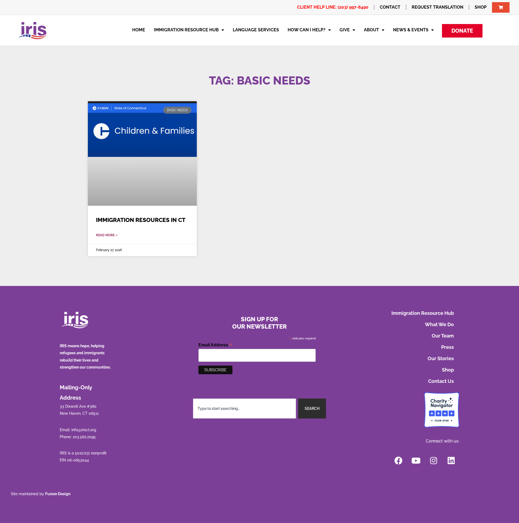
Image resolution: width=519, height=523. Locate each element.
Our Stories (441, 358)
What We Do (439, 324)
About (371, 29)
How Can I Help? (306, 29)
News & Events (410, 29)
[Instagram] (433, 461)
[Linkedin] (451, 461)
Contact (390, 7)
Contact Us (441, 381)
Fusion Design (57, 494)
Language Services (256, 29)
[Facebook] (398, 461)
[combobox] (244, 409)
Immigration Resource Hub (186, 29)
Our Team (443, 336)
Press (447, 347)
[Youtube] (416, 461)
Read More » (107, 235)
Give (345, 29)
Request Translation (437, 7)
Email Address (215, 345)
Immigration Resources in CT (140, 220)
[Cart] (501, 7)
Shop (481, 7)
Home (138, 29)
